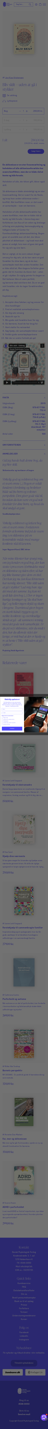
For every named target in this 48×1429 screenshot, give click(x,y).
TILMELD (12, 728)
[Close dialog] (44, 699)
